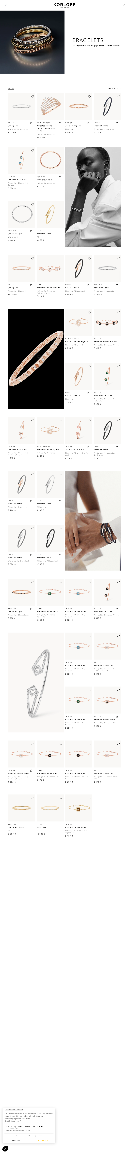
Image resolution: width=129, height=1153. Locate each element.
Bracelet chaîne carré (47, 611)
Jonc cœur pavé (73, 126)
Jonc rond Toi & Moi (17, 180)
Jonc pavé (13, 126)
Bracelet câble (101, 126)
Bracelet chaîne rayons (76, 342)
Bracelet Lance (44, 234)
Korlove (69, 123)
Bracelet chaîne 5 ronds (48, 288)
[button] (124, 5)
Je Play (11, 177)
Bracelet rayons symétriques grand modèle (46, 128)
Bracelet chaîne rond (75, 665)
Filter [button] (11, 89)
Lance (97, 123)
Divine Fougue (44, 123)
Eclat (11, 123)
